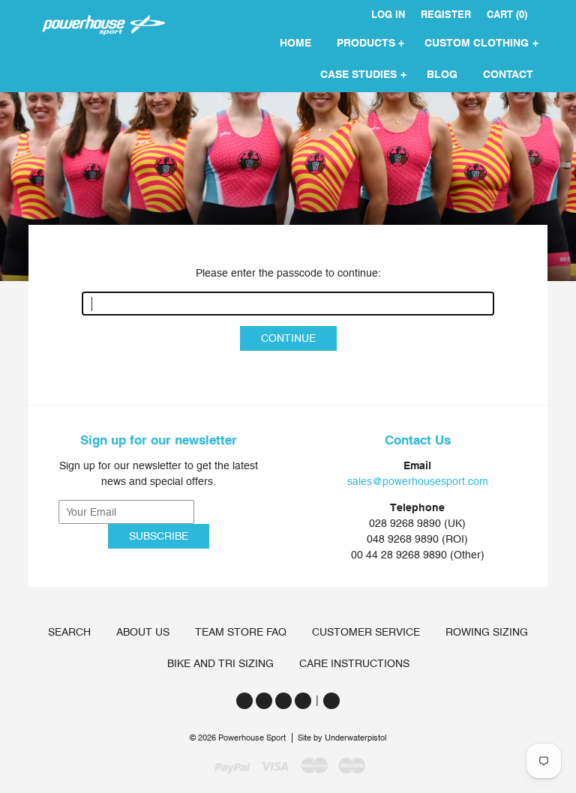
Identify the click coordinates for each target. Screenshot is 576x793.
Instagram (283, 701)
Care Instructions (354, 663)
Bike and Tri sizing (220, 663)
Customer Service (366, 632)
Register (446, 14)
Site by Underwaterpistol (342, 738)
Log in (388, 14)
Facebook (264, 701)
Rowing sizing (487, 632)
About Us (143, 632)
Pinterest (303, 701)
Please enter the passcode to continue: (288, 273)
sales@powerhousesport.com (417, 481)
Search (69, 632)
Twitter (244, 701)
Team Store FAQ (240, 632)
